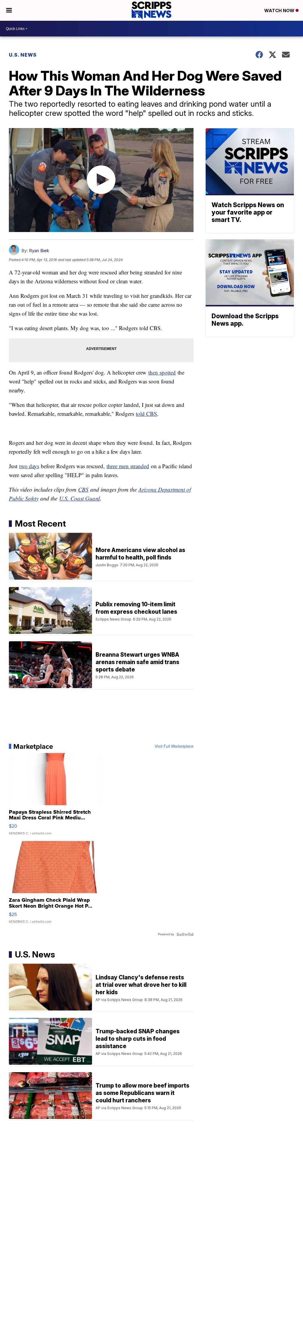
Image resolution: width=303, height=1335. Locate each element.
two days (29, 466)
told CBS (146, 413)
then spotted (162, 372)
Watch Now (280, 10)
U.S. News (23, 55)
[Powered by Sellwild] (185, 934)
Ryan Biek (39, 250)
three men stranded (128, 466)
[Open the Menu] (9, 10)
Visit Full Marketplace (174, 746)
